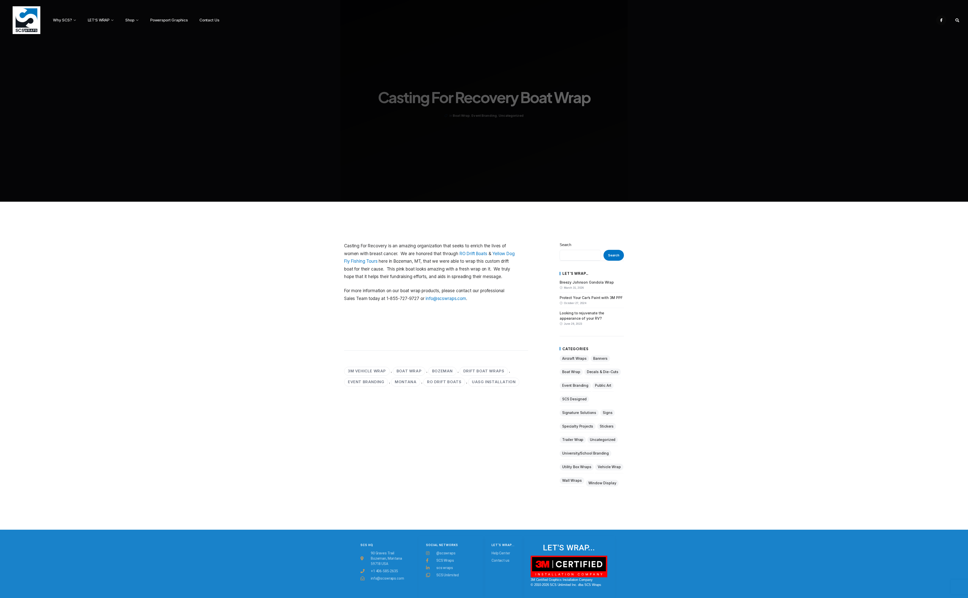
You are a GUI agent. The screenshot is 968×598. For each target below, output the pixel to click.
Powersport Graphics (169, 20)
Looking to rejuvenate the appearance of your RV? (582, 315)
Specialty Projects (577, 426)
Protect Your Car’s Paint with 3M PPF (591, 297)
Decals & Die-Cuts (602, 372)
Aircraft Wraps (574, 358)
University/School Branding (585, 453)
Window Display (602, 483)
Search (565, 245)
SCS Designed (574, 399)
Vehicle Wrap (609, 467)
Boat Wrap (461, 115)
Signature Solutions (579, 412)
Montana (405, 381)
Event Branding (484, 115)
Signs (607, 412)
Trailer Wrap (572, 439)
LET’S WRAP (99, 20)
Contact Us (209, 20)
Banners (600, 358)
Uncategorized (511, 115)
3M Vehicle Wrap (367, 371)
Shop (129, 20)
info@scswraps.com (446, 298)
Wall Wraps (572, 480)
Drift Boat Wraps (483, 371)
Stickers (607, 426)
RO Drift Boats (473, 253)
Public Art (603, 385)
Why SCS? (62, 20)
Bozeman (442, 371)
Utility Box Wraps (576, 467)
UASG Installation (494, 381)
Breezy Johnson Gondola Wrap (587, 282)
